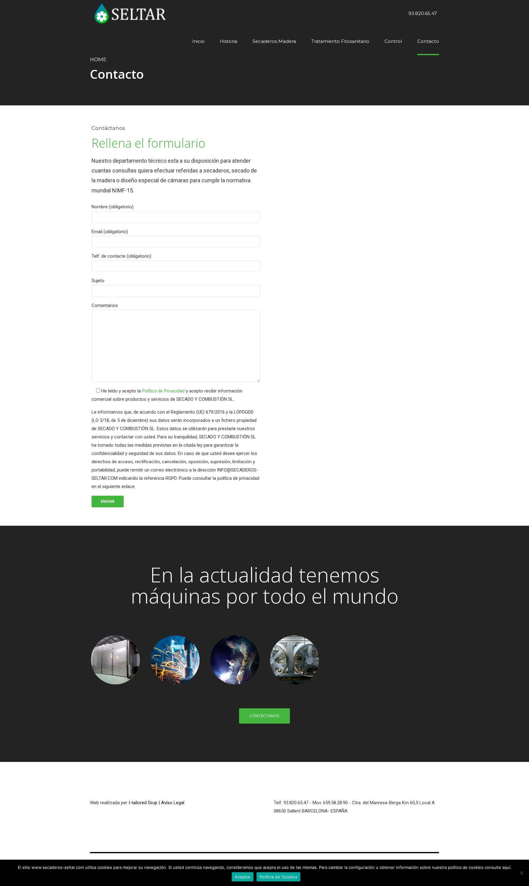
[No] (521, 873)
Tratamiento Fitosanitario (340, 41)
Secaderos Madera (274, 41)
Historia (228, 41)
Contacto (428, 41)
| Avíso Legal (171, 802)
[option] (115, 660)
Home (98, 59)
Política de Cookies (278, 876)
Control (393, 41)
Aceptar (242, 876)
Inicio (198, 41)
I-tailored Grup (143, 802)
